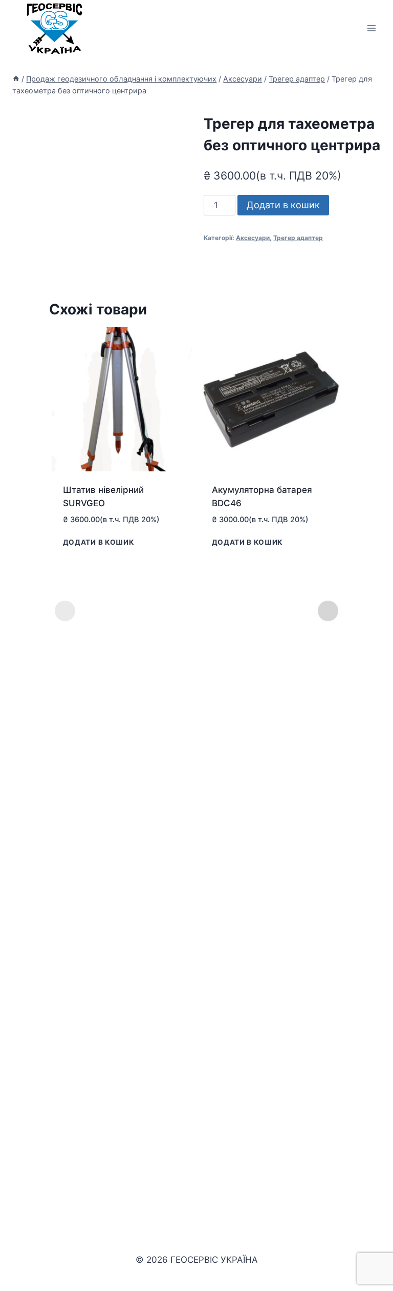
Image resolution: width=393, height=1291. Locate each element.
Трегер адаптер (298, 238)
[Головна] (15, 78)
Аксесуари (253, 238)
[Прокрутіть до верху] (368, 1254)
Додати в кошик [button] (99, 542)
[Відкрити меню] (371, 28)
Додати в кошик (283, 205)
